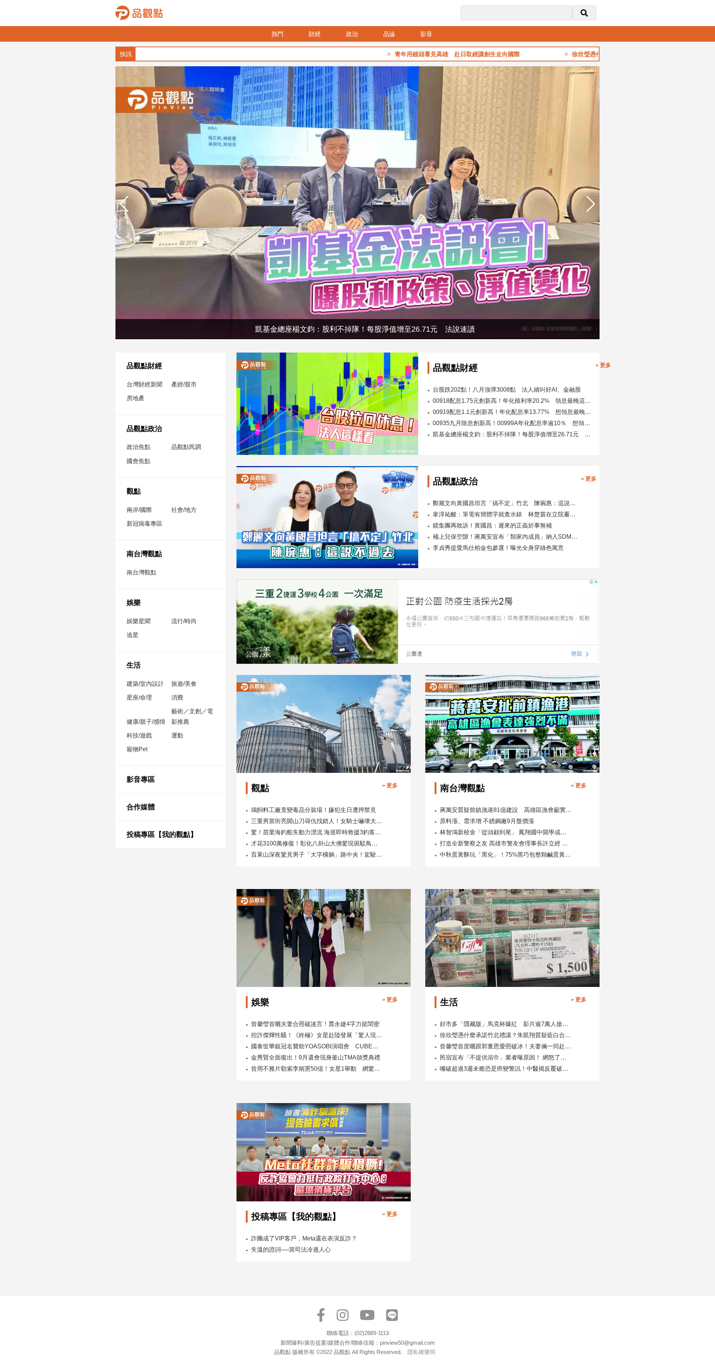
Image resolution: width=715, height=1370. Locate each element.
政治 (352, 34)
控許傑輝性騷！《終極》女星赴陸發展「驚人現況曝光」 (317, 1035)
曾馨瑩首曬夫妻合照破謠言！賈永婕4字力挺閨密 (315, 1024)
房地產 (135, 398)
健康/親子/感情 (146, 722)
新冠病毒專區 (144, 523)
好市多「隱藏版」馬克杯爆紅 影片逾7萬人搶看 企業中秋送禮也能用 (506, 1024)
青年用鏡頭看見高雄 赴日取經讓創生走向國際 (414, 54)
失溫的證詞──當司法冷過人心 (291, 1249)
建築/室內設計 (145, 684)
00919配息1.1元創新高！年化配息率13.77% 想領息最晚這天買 (512, 412)
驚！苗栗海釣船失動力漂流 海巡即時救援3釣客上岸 (317, 832)
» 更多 (603, 365)
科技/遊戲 (139, 735)
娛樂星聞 (138, 621)
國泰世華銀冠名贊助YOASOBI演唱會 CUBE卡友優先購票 (317, 1046)
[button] (591, 204)
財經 (315, 34)
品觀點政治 (144, 429)
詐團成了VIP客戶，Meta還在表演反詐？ (304, 1238)
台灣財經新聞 (144, 384)
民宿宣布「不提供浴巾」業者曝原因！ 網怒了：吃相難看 (506, 1057)
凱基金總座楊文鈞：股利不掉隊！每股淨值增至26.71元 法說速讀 (512, 434)
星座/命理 (139, 697)
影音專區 (141, 779)
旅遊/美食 (184, 684)
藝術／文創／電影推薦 (192, 716)
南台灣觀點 (144, 554)
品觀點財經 (144, 366)
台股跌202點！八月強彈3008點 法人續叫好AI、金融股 (507, 389)
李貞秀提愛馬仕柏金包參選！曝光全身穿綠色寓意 (498, 548)
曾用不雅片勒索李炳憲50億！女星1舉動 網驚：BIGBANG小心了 (317, 1068)
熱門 (277, 34)
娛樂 (134, 602)
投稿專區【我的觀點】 (162, 834)
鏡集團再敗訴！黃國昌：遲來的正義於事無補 (492, 525)
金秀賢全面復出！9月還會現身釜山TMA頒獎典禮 (315, 1057)
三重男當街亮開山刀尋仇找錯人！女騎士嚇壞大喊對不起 (317, 821)
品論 (389, 34)
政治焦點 (138, 447)
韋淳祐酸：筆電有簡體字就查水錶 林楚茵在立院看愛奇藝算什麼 (506, 514)
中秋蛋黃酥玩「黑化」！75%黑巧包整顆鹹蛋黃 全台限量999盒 (506, 854)
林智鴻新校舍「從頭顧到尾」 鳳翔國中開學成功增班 (506, 832)
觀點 (134, 491)
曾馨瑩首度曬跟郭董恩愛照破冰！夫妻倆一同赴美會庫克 (506, 1046)
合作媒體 (141, 807)
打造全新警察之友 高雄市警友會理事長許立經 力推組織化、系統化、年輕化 (506, 843)
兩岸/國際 (139, 510)
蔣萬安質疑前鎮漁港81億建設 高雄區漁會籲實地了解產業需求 (506, 810)
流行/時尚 (184, 621)
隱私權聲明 (421, 1352)
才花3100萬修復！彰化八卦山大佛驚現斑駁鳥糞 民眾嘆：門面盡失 (317, 843)
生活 (134, 665)
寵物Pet (137, 749)
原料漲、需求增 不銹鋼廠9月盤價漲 (487, 821)
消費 (177, 697)
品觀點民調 (186, 447)
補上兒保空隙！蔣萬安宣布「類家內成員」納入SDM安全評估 (506, 536)
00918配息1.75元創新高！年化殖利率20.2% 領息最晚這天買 (512, 401)
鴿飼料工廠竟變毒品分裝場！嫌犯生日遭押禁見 (313, 810)
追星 (133, 635)
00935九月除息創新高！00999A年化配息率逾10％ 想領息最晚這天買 (512, 423)
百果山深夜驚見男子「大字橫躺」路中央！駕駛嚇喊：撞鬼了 (317, 854)
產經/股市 (184, 384)
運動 (177, 735)
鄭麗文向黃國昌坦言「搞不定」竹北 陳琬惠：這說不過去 (506, 503)
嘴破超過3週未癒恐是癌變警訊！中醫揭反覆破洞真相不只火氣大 (506, 1068)
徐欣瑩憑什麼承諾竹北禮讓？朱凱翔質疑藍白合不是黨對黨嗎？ (506, 1035)
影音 (426, 34)
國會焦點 (138, 461)
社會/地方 (184, 510)
